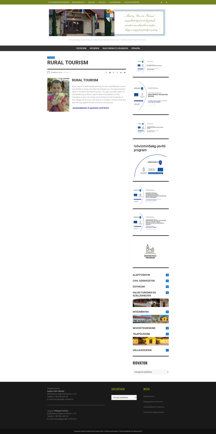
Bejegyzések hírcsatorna (153, 402)
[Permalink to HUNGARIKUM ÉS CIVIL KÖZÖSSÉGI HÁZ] (164, 319)
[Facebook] (161, 2)
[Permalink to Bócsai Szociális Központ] (142, 319)
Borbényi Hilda (56, 72)
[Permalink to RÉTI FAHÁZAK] (142, 303)
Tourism (51, 57)
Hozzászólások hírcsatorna (153, 407)
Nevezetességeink (144, 328)
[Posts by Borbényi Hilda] (48, 72)
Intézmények (141, 311)
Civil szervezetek (144, 280)
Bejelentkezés (148, 396)
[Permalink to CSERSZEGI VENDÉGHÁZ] (155, 303)
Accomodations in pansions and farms (91, 108)
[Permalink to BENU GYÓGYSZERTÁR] (155, 319)
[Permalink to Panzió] (164, 303)
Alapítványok (141, 275)
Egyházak (139, 286)
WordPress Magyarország (153, 412)
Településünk (141, 334)
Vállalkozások (142, 350)
